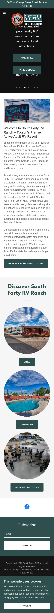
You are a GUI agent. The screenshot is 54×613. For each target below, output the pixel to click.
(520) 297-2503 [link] (27, 75)
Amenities (27, 58)
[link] (27, 12)
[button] (15, 87)
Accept (27, 606)
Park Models (27, 70)
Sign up (27, 545)
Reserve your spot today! (25, 263)
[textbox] (27, 534)
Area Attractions (27, 487)
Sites (27, 362)
